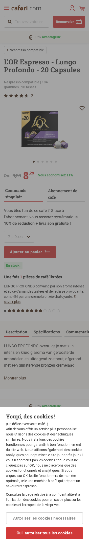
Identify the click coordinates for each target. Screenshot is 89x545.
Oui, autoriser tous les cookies (45, 533)
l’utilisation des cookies (23, 500)
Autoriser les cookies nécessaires (44, 518)
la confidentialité (61, 494)
